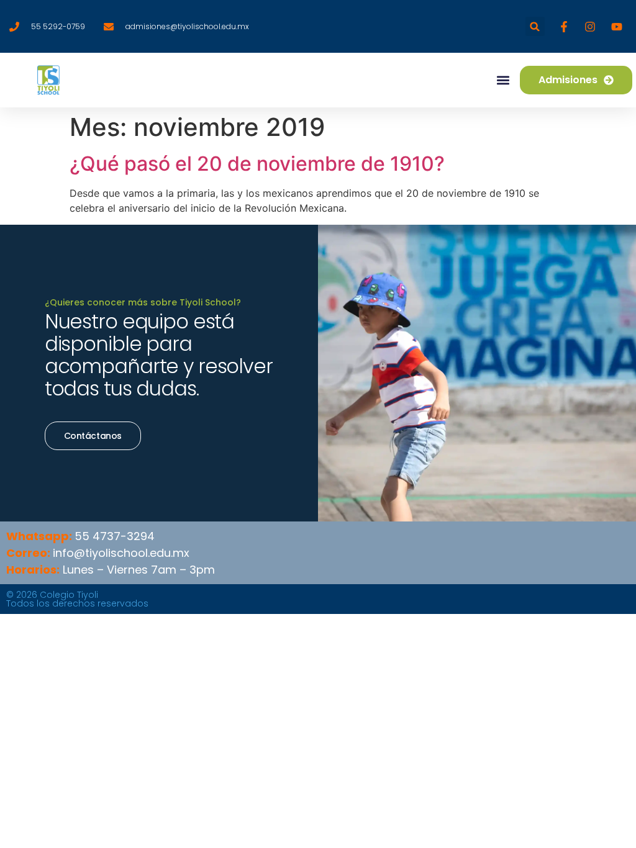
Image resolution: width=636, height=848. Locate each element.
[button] (535, 26)
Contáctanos (93, 436)
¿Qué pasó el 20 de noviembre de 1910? (257, 163)
